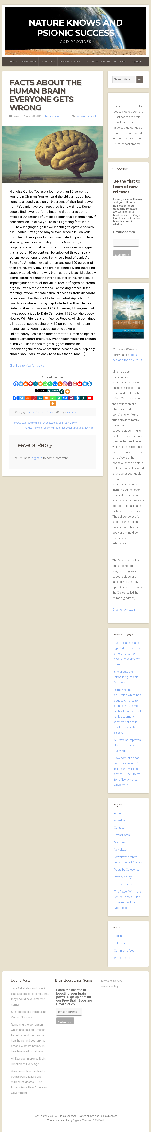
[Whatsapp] (45, 383)
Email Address (124, 232)
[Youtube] (79, 383)
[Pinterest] (30, 383)
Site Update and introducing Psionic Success (126, 677)
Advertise (119, 820)
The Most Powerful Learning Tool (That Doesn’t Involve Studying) (58, 427)
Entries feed (121, 943)
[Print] (60, 383)
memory (71, 412)
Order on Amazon (123, 609)
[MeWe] (35, 383)
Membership (29, 61)
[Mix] (40, 383)
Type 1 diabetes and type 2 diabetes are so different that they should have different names (128, 653)
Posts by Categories (126, 869)
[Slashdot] (61, 391)
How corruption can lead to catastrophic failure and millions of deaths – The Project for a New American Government (29, 1082)
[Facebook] (15, 383)
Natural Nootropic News (40, 412)
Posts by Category (70, 61)
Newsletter (120, 849)
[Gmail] (74, 383)
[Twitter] (20, 383)
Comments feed (124, 950)
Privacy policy (123, 877)
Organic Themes (82, 1120)
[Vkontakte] (55, 383)
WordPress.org (123, 958)
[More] (67, 391)
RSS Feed (98, 1120)
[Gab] (50, 383)
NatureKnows (52, 116)
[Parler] (69, 383)
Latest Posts (48, 61)
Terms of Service (112, 981)
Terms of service (124, 884)
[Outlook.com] (89, 383)
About (135, 62)
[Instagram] (65, 383)
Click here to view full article (26, 365)
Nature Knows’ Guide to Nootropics (106, 61)
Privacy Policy (109, 986)
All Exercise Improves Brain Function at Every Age (127, 745)
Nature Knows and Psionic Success (76, 27)
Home (13, 61)
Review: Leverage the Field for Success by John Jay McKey (45, 422)
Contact (119, 827)
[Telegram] (84, 383)
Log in (118, 936)
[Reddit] (25, 383)
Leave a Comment (86, 116)
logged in (36, 458)
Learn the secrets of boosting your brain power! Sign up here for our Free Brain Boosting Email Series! (74, 997)
